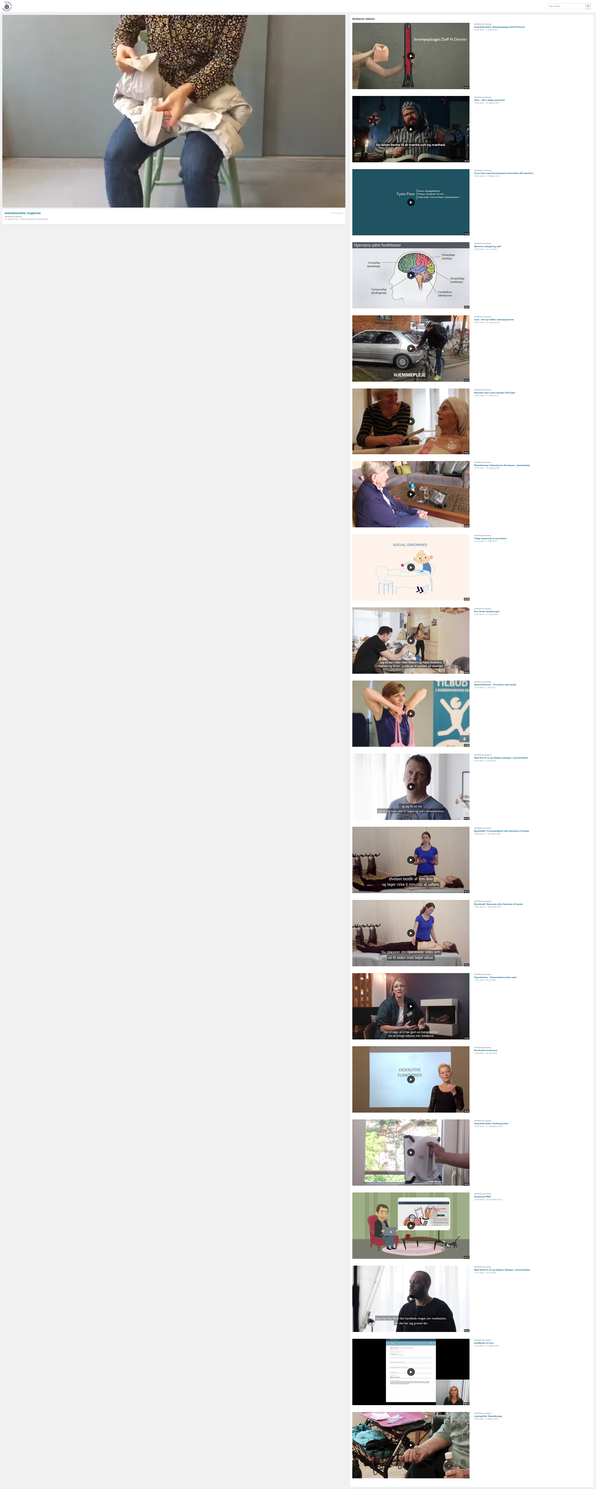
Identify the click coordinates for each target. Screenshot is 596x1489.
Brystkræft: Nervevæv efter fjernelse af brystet (498, 904)
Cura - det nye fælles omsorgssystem (494, 319)
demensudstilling (27, 219)
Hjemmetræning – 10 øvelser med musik (495, 684)
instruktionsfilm (42, 219)
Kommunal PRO (482, 1196)
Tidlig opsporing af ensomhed (490, 538)
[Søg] (588, 6)
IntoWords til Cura (483, 1343)
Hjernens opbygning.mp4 (487, 246)
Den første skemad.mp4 (486, 611)
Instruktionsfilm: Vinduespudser (491, 1123)
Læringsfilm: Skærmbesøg (488, 1416)
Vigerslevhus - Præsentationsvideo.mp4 (495, 977)
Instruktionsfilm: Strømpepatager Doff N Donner (499, 27)
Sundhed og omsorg (13, 216)
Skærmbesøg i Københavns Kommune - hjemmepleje (502, 465)
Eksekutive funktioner (485, 1050)
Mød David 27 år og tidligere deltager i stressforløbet (502, 1270)
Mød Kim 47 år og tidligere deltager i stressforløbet (501, 758)
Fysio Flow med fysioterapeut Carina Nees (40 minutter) (503, 173)
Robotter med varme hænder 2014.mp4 (494, 392)
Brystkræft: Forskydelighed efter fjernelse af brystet (501, 831)
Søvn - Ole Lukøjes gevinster (489, 100)
